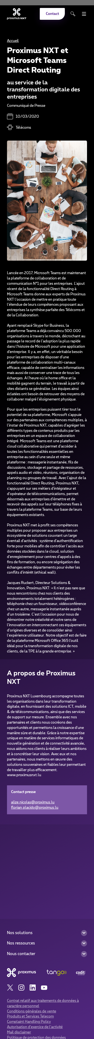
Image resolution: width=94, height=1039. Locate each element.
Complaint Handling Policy (29, 1022)
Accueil (13, 41)
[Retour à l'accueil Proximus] (16, 14)
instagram (21, 988)
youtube (44, 988)
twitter (10, 988)
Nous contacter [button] (21, 954)
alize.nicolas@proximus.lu (32, 802)
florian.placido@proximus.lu (34, 807)
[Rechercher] (73, 14)
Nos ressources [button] (21, 943)
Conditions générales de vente (31, 1011)
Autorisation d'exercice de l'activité (35, 1027)
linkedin (33, 988)
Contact (52, 14)
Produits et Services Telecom (30, 1016)
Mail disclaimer (19, 1032)
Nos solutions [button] (20, 933)
